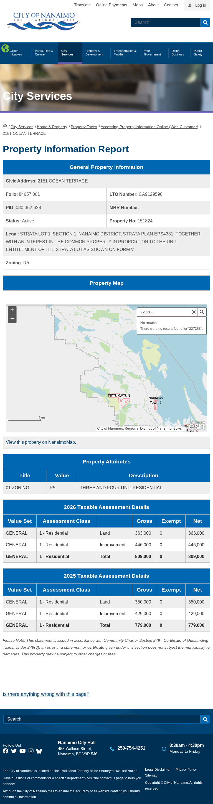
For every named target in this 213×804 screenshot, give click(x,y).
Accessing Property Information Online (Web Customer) (149, 127)
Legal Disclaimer (158, 770)
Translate (82, 4)
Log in (200, 5)
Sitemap (151, 775)
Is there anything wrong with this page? (46, 694)
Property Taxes (84, 127)
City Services (22, 127)
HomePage (5, 125)
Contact (171, 4)
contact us (107, 778)
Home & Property (52, 127)
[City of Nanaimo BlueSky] (40, 751)
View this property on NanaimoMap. (41, 442)
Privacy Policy (186, 770)
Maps (138, 4)
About (153, 4)
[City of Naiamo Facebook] (5, 751)
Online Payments (111, 4)
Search (205, 22)
